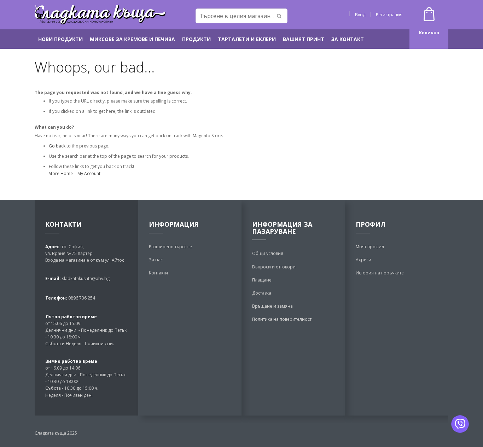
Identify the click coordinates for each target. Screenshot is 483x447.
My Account (88, 173)
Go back (57, 146)
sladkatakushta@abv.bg (86, 278)
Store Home (61, 173)
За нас (156, 260)
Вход (360, 15)
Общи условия (267, 253)
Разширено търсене (170, 247)
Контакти (158, 273)
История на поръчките (380, 273)
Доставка (261, 293)
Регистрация (389, 15)
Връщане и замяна (272, 306)
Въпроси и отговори (274, 267)
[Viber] (460, 424)
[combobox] (241, 15)
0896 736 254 (81, 298)
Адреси (363, 260)
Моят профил (370, 247)
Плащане (262, 280)
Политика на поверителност (282, 319)
